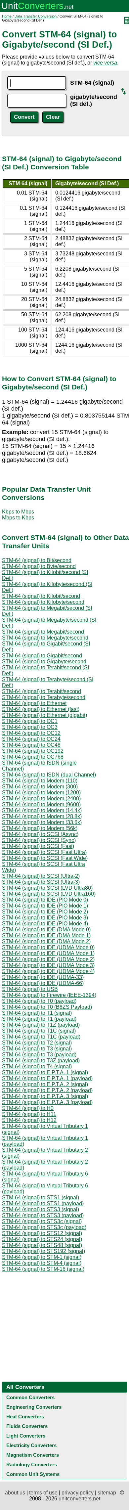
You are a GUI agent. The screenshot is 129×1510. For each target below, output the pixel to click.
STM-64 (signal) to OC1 (30, 721)
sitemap (107, 1492)
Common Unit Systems (33, 1474)
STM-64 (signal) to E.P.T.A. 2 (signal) (45, 1084)
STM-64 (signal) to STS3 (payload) (43, 1215)
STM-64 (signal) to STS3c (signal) (42, 1221)
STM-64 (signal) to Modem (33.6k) (42, 822)
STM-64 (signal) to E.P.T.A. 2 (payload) (47, 1090)
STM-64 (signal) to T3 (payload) (39, 1054)
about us (15, 1492)
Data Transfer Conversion (36, 16)
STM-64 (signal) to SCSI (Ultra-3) (41, 882)
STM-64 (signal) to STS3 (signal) (40, 1209)
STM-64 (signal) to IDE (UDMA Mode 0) (48, 947)
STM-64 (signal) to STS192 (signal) (43, 1251)
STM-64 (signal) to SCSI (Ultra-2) (41, 876)
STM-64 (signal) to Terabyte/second (43, 697)
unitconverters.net (79, 1498)
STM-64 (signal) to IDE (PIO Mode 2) (45, 911)
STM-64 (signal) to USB (30, 989)
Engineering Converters (34, 1407)
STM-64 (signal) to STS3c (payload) (44, 1227)
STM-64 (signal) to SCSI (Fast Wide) (45, 858)
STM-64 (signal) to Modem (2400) (41, 798)
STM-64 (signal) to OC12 (31, 733)
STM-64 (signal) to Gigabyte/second (44, 661)
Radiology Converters (31, 1464)
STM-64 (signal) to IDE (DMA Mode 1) (46, 935)
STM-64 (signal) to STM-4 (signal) (41, 1263)
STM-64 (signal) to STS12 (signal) (42, 1233)
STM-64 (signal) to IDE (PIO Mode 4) (45, 923)
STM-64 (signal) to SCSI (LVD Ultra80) (47, 888)
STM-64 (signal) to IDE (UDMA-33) (43, 977)
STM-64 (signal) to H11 (29, 1114)
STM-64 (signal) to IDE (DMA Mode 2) (46, 941)
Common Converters (30, 1397)
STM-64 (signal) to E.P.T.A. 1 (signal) (45, 1072)
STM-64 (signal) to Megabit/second (43, 632)
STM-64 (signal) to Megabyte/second (45, 638)
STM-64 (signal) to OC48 (31, 745)
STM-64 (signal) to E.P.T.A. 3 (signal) (45, 1096)
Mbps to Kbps (18, 517)
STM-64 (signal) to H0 (28, 1108)
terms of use (43, 1492)
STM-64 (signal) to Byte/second (39, 566)
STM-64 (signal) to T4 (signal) (37, 1066)
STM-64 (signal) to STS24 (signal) (42, 1239)
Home (7, 16)
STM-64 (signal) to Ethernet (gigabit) (44, 715)
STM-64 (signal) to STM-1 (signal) (41, 1257)
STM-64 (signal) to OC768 (33, 757)
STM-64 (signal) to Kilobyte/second (43, 602)
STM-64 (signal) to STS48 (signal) (42, 1245)
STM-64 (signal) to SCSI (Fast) (38, 846)
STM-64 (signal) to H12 (29, 1120)
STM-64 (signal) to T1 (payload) (39, 1019)
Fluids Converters (27, 1426)
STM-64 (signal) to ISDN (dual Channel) (49, 774)
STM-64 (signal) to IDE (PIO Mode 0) (45, 900)
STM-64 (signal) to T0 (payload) (39, 1001)
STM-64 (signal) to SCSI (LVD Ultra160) (49, 894)
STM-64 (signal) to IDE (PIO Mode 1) (45, 906)
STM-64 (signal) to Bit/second (36, 560)
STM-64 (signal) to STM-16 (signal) (43, 1269)
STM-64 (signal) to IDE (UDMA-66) (43, 983)
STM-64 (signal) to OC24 (31, 739)
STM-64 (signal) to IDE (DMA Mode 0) (46, 929)
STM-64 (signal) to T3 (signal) (37, 1048)
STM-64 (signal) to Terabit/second (41, 691)
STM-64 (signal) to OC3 (30, 727)
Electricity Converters (31, 1445)
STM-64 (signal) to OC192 (33, 751)
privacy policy (78, 1492)
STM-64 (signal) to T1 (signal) (37, 1013)
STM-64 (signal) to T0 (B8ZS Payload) (47, 1007)
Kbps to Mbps (18, 511)
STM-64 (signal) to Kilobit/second (41, 596)
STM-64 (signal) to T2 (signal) (37, 1042)
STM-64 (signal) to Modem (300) (40, 786)
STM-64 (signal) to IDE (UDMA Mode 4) (48, 971)
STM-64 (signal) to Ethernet (34, 703)
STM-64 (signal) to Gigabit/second (42, 655)
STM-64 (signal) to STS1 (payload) (43, 1203)
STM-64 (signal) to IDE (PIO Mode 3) (45, 917)
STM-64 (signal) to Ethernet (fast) (40, 709)
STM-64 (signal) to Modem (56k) (39, 828)
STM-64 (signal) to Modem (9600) (41, 804)
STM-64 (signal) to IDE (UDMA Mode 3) (48, 965)
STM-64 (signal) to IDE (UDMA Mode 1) (48, 953)
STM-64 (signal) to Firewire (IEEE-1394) (49, 995)
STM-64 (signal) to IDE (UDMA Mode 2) (48, 959)
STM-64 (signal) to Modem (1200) (41, 792)
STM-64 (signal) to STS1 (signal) (40, 1197)
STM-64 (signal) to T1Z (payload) (41, 1025)
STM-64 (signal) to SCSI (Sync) (39, 840)
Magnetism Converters (32, 1455)
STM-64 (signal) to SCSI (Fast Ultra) (44, 852)
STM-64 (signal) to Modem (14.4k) (42, 810)
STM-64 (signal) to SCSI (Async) (40, 834)
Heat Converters (25, 1416)
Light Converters (25, 1436)
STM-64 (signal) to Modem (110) (39, 780)
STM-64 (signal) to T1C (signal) (39, 1031)
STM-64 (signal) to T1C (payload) (41, 1037)
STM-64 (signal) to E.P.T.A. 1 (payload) (47, 1078)
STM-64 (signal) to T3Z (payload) (41, 1060)
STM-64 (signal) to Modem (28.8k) (42, 816)
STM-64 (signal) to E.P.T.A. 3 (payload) (47, 1102)
